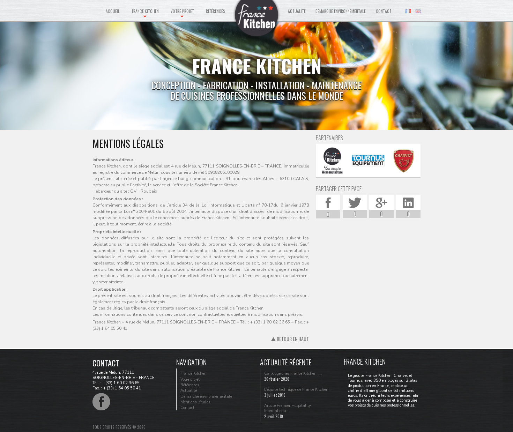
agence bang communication (192, 178)
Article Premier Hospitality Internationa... (287, 408)
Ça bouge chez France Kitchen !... (293, 373)
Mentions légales (195, 402)
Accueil (113, 11)
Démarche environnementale (340, 11)
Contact (384, 11)
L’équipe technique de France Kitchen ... (298, 389)
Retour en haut (292, 338)
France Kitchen (145, 11)
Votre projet (182, 11)
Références (215, 11)
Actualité (297, 11)
